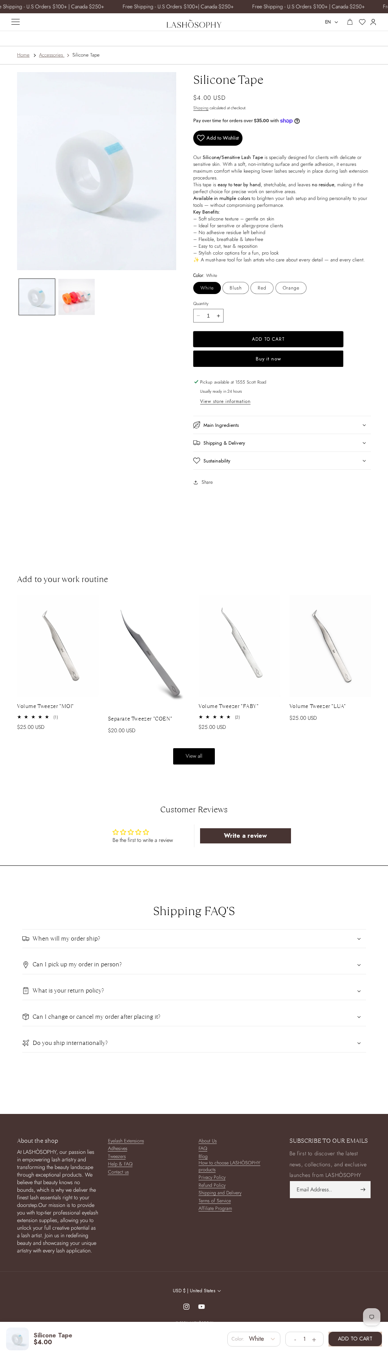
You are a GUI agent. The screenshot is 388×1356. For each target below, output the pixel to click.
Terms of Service (215, 1201)
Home (23, 54)
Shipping (200, 108)
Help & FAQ (120, 1164)
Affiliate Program (215, 1208)
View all (194, 756)
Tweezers (117, 1156)
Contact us (118, 1172)
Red (262, 288)
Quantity (200, 303)
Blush (236, 288)
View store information (225, 401)
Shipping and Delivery (220, 1193)
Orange (291, 288)
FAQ (203, 1148)
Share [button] (207, 482)
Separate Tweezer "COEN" (140, 718)
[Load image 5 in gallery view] (76, 297)
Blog (203, 1156)
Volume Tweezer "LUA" (317, 706)
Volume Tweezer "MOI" (45, 706)
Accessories (51, 54)
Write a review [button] (245, 835)
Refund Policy (212, 1185)
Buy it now (268, 358)
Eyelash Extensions (126, 1141)
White (207, 288)
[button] (282, 425)
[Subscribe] (363, 1190)
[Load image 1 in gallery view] (37, 297)
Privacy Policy (212, 1177)
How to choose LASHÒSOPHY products (229, 1166)
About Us (208, 1141)
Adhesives (117, 1148)
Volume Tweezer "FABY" (229, 706)
